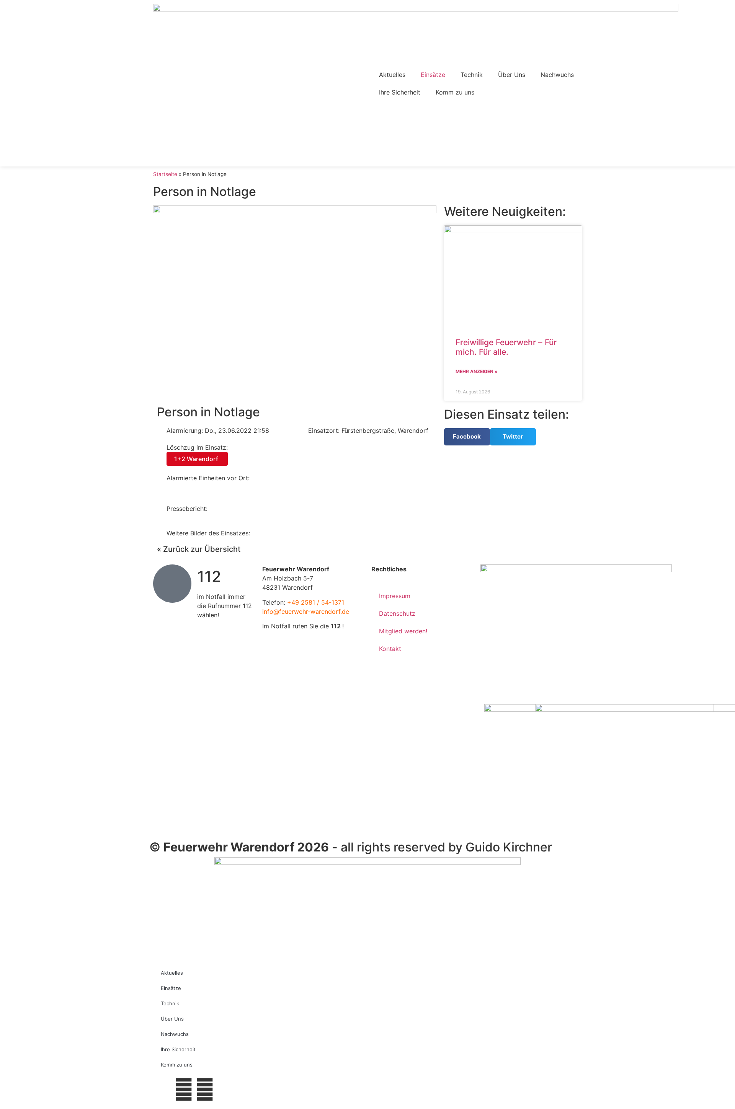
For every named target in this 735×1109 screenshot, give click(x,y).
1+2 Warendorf (196, 459)
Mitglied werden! (403, 631)
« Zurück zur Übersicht (198, 549)
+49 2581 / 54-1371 (315, 602)
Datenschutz (397, 613)
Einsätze (433, 74)
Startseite (165, 174)
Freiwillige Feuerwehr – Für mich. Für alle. (506, 347)
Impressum (394, 596)
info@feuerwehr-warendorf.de (305, 611)
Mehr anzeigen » (477, 371)
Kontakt (390, 648)
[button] (467, 436)
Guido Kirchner (509, 847)
